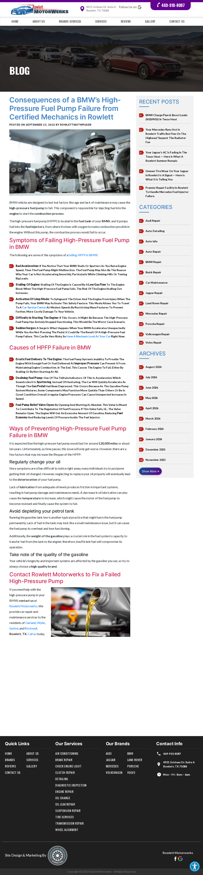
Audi (109, 753)
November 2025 (156, 459)
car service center (34, 307)
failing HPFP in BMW (83, 255)
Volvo (131, 772)
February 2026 (155, 428)
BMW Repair (154, 262)
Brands (10, 760)
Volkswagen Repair (158, 334)
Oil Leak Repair (65, 804)
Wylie (41, 623)
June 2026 (152, 387)
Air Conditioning (67, 753)
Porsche (133, 766)
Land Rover (134, 760)
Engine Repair (64, 791)
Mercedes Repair (156, 313)
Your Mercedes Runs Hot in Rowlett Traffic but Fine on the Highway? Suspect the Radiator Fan (166, 136)
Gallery (150, 21)
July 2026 (151, 377)
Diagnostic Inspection (71, 785)
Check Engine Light (68, 766)
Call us (32, 634)
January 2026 (154, 439)
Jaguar (111, 760)
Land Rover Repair (157, 303)
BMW (130, 753)
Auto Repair (153, 251)
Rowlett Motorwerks (23, 606)
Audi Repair (153, 220)
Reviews (126, 21)
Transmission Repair (69, 823)
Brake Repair (63, 760)
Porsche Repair (155, 323)
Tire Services (64, 817)
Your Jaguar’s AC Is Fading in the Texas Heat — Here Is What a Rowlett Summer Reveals (166, 156)
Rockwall (31, 628)
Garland (30, 623)
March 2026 (153, 418)
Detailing (61, 779)
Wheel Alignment (66, 829)
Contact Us (177, 21)
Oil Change (62, 798)
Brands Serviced (70, 21)
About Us (39, 21)
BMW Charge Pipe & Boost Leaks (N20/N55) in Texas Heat (167, 117)
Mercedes (112, 766)
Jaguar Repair (154, 293)
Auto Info (152, 241)
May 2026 (152, 397)
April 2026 (152, 408)
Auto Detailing (155, 231)
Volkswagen (114, 772)
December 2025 (155, 449)
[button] (194, 866)
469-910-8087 (173, 5)
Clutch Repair (65, 772)
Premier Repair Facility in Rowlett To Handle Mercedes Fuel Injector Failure (167, 192)
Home (14, 21)
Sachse (13, 628)
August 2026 (153, 367)
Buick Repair (153, 272)
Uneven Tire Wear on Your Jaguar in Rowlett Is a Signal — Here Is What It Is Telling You (167, 175)
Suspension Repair (67, 810)
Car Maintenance (156, 282)
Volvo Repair (154, 342)
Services (101, 21)
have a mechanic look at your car (88, 336)
